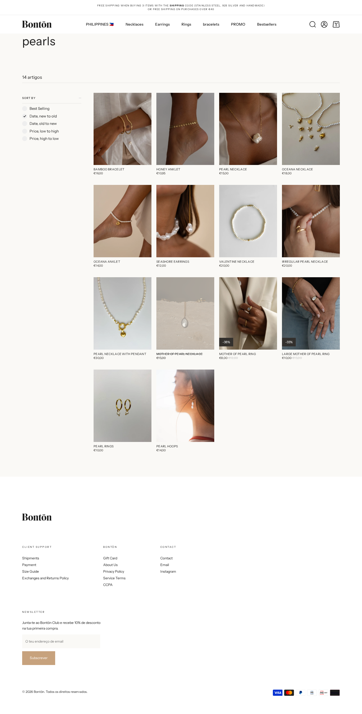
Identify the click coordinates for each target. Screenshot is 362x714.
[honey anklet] (185, 129)
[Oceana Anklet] (122, 221)
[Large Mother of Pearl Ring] (311, 313)
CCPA (108, 585)
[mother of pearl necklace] (185, 313)
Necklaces (134, 24)
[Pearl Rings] (122, 406)
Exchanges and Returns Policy (45, 578)
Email (164, 565)
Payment (29, 565)
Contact (166, 558)
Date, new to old (43, 116)
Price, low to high (44, 131)
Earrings (162, 24)
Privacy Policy (113, 571)
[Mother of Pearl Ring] (248, 313)
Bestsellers (266, 24)
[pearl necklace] (248, 129)
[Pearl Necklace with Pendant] (122, 313)
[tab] (51, 128)
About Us (110, 565)
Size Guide (30, 571)
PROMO (238, 24)
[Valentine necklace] (248, 221)
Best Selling (39, 108)
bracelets (211, 24)
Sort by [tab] (29, 98)
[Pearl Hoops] (185, 406)
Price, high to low (44, 138)
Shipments (30, 558)
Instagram (168, 571)
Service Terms (114, 578)
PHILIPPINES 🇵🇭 (100, 24)
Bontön (39, 692)
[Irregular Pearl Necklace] (311, 221)
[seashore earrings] (185, 221)
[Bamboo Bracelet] (122, 129)
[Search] (312, 24)
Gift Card (110, 558)
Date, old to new (43, 123)
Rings (186, 24)
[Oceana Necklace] (311, 129)
